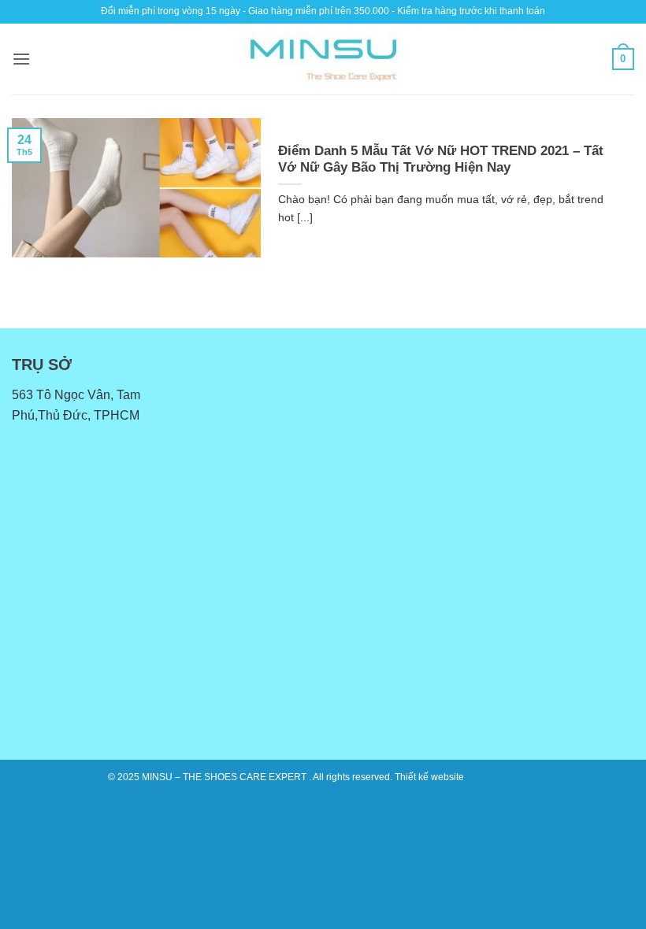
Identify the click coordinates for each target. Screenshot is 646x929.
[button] (21, 58)
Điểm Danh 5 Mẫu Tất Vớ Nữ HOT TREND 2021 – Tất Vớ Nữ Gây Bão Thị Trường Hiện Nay (440, 159)
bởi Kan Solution (502, 777)
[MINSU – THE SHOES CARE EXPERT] (323, 59)
